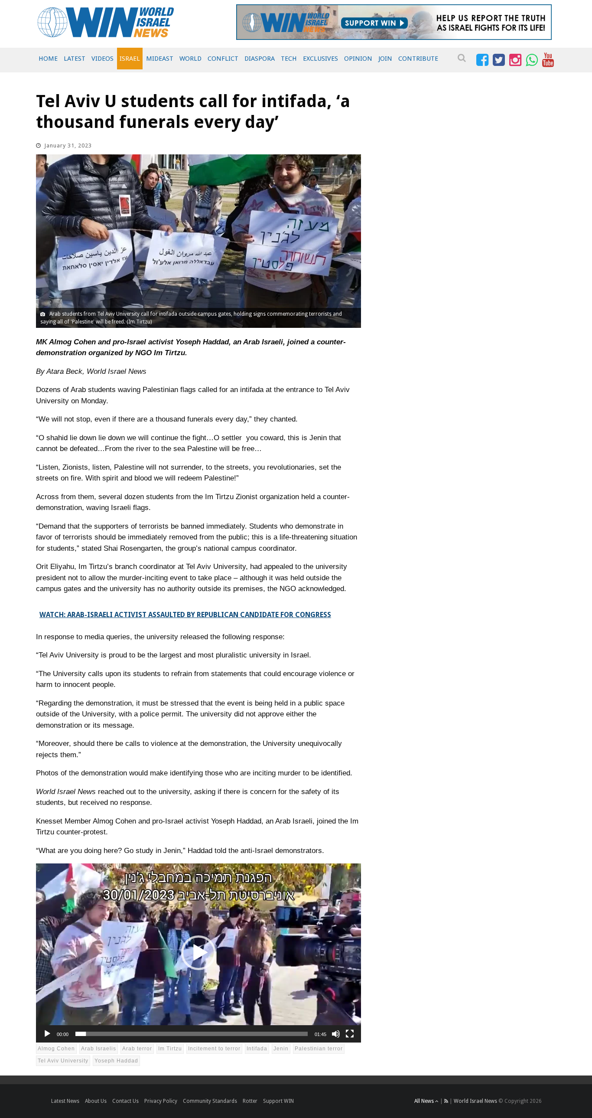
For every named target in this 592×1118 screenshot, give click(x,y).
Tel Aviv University (63, 1061)
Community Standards (210, 1101)
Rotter (250, 1101)
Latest (74, 58)
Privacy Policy (160, 1101)
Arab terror (137, 1049)
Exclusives (320, 58)
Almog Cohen (56, 1049)
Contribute (418, 58)
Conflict (223, 58)
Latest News (65, 1101)
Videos (102, 58)
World (190, 58)
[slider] (191, 1034)
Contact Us (125, 1101)
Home (48, 58)
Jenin (281, 1049)
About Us (96, 1101)
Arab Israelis (98, 1049)
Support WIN (278, 1101)
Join (385, 58)
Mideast (159, 58)
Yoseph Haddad (116, 1061)
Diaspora (259, 58)
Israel (130, 58)
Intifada (257, 1049)
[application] (198, 953)
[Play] (47, 1034)
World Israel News (475, 1101)
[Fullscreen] (349, 1034)
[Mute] (336, 1034)
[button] (198, 952)
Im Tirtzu (170, 1049)
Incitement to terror (214, 1049)
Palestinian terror (319, 1049)
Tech (289, 58)
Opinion (358, 58)
